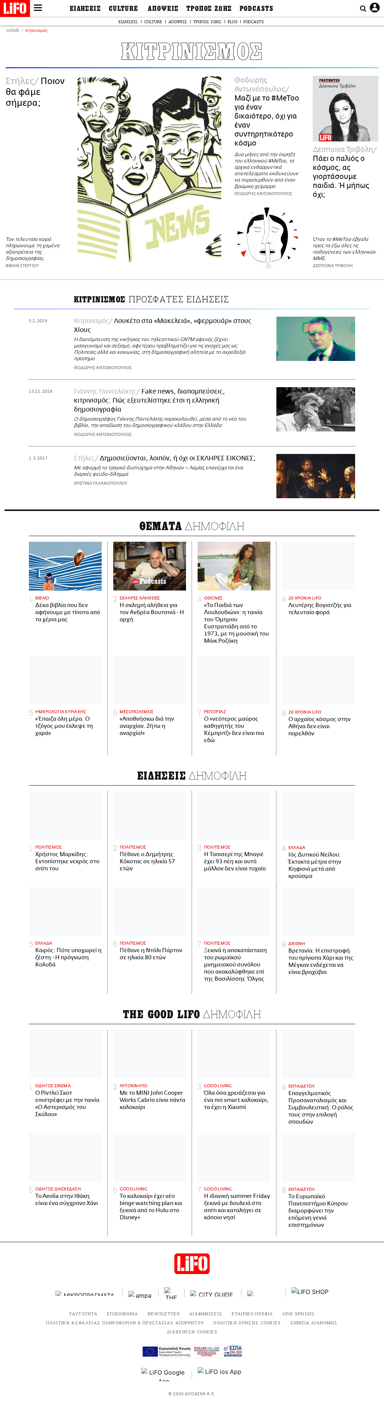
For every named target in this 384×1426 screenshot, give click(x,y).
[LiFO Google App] (163, 1374)
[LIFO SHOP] (310, 1293)
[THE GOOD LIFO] (171, 1293)
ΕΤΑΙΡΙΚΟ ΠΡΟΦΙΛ (252, 1313)
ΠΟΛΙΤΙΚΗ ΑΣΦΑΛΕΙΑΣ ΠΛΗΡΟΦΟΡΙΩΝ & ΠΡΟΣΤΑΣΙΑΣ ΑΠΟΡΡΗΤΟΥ (125, 1322)
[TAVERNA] (263, 1293)
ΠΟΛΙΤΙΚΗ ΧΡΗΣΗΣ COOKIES (246, 1322)
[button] (38, 8)
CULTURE (123, 9)
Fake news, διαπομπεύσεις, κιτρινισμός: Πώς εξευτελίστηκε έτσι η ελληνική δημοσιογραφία (149, 400)
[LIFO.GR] (15, 10)
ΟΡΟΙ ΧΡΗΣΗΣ (298, 1313)
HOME (12, 31)
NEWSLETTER (164, 1313)
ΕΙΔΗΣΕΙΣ (85, 9)
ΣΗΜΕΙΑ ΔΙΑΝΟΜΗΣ (314, 1322)
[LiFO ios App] (220, 1374)
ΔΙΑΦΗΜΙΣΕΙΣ (206, 1313)
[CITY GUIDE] (213, 1293)
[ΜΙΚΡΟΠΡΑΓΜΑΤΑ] (86, 1293)
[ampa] (140, 1293)
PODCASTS (257, 9)
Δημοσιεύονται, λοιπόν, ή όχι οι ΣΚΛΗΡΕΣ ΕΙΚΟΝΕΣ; (178, 458)
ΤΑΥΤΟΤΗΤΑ (83, 1313)
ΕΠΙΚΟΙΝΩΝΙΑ (122, 1313)
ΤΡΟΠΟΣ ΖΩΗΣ (209, 9)
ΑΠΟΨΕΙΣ (163, 9)
